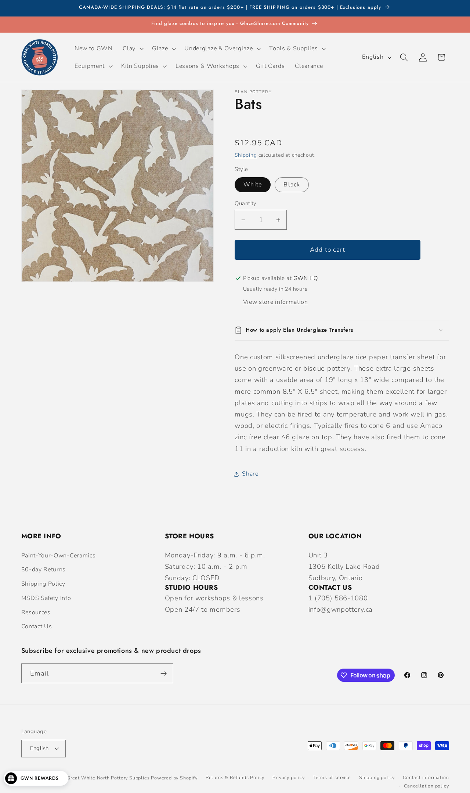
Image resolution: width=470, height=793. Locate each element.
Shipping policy (377, 778)
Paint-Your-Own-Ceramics (58, 556)
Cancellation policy (426, 786)
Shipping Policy (43, 584)
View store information (275, 302)
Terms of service (332, 778)
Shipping (246, 154)
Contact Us (36, 627)
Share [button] (250, 474)
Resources (36, 612)
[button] (132, 48)
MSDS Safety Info (46, 598)
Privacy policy (288, 778)
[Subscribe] (163, 673)
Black (291, 185)
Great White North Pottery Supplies (108, 778)
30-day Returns (43, 569)
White (252, 185)
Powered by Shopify (174, 778)
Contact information (426, 778)
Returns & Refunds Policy (235, 778)
